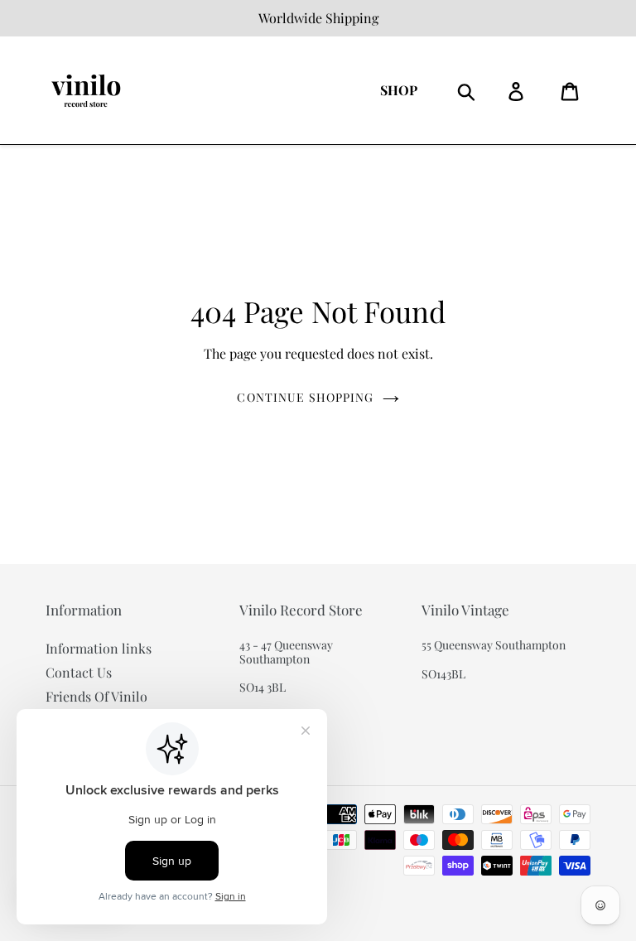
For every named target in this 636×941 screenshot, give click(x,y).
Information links (99, 648)
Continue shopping (305, 397)
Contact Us (79, 672)
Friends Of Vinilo (96, 696)
